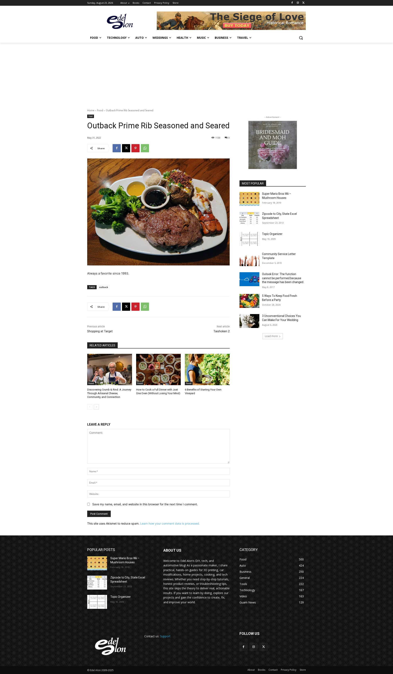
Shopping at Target (100, 331)
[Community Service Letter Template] (249, 259)
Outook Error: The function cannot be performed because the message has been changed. (283, 278)
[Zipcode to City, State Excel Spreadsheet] (249, 219)
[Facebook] (292, 3)
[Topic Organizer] (249, 239)
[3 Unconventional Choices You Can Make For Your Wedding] (249, 321)
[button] (301, 38)
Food (100, 110)
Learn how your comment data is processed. (170, 523)
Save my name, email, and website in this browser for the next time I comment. (145, 504)
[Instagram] (297, 3)
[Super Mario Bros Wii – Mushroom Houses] (249, 199)
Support (165, 636)
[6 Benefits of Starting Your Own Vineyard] (207, 369)
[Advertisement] (196, 73)
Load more (271, 336)
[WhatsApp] (145, 148)
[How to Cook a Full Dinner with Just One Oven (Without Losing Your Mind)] (158, 369)
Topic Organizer (272, 234)
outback (103, 287)
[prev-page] (89, 407)
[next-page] (96, 407)
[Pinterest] (135, 148)
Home (90, 110)
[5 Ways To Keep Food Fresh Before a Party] (249, 301)
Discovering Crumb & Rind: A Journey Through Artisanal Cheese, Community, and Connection (109, 393)
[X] (303, 3)
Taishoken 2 (221, 331)
